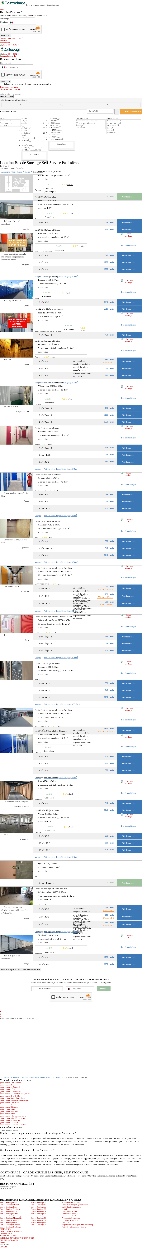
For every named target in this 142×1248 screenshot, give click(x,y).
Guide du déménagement (71, 1207)
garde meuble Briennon (9, 1107)
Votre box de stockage (70, 1214)
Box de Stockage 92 (38, 1220)
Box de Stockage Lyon (8, 1207)
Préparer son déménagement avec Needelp (77, 1225)
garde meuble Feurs (7, 1109)
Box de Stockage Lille (8, 1222)
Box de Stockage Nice (8, 1211)
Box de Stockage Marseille (10, 1205)
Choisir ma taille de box (71, 1216)
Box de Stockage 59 (38, 1202)
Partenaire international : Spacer (74, 1227)
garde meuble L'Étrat (8, 1089)
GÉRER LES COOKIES (9, 1240)
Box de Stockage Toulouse (10, 1209)
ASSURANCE (5, 1229)
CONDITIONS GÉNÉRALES (10, 1231)
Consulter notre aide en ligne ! (11, 38)
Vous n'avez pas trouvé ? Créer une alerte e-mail (20, 969)
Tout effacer (4, 125)
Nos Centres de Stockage (71, 1202)
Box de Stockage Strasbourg (10, 1216)
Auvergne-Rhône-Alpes (11, 172)
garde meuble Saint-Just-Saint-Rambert (14, 1100)
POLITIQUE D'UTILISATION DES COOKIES (17, 1238)
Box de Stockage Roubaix (10, 1225)
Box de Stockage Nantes (9, 1214)
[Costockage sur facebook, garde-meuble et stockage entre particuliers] (2, 1192)
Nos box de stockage (12, 1077)
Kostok (64, 1209)
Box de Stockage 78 (38, 1218)
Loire (27, 172)
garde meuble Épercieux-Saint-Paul (13, 1125)
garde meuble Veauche (8, 1105)
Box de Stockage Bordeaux (10, 1220)
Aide (2, 9)
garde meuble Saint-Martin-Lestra (12, 1118)
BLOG (2, 1242)
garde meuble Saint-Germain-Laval (13, 1116)
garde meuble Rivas (7, 1114)
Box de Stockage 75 (38, 1214)
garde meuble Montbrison (9, 1111)
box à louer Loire (59, 1077)
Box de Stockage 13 (38, 1205)
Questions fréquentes (70, 1220)
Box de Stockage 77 (38, 1216)
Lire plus (5, 1130)
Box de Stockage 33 (38, 1207)
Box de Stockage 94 (38, 1225)
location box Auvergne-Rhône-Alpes (36, 1077)
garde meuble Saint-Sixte (9, 1103)
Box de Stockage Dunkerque (10, 1227)
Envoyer (103, 988)
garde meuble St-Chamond (10, 1087)
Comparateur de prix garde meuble (75, 1205)
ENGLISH (3, 1247)
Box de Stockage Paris (8, 1202)
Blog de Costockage (69, 1211)
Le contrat (65, 1222)
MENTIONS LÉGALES (8, 1236)
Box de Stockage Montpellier (11, 1218)
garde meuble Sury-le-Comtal (11, 1120)
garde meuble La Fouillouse (10, 1091)
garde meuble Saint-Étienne (10, 1083)
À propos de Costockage (71, 1218)
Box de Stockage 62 (38, 1209)
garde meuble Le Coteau (9, 1122)
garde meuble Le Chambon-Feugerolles (15, 1094)
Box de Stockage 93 (38, 1222)
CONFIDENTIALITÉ (8, 1233)
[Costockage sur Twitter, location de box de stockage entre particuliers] (7, 1192)
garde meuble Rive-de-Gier (10, 1096)
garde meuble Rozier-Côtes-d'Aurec (13, 1098)
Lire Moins (13, 1130)
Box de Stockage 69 (38, 1211)
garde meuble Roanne (8, 1085)
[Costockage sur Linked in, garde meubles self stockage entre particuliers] (12, 1192)
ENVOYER (5, 36)
